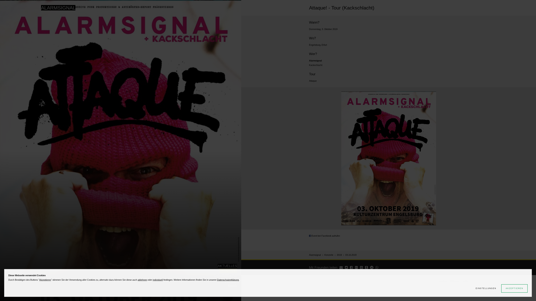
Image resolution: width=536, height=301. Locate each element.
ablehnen (142, 280)
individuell (158, 280)
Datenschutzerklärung (228, 280)
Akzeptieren (45, 280)
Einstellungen (486, 288)
